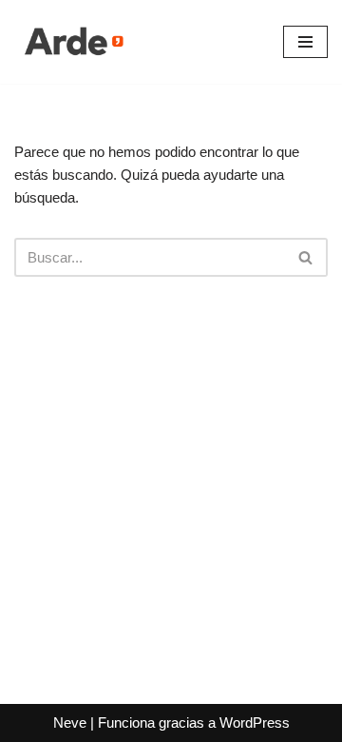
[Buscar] (306, 257)
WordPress (254, 722)
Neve (69, 722)
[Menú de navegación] (305, 42)
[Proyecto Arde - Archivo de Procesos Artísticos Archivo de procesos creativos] (71, 41)
